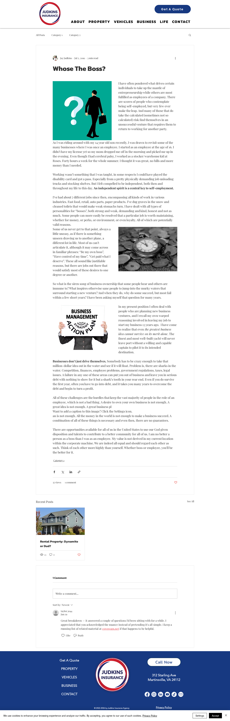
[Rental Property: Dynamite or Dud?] (60, 521)
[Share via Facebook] (54, 472)
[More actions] (175, 58)
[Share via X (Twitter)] (62, 472)
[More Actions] (175, 613)
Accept (215, 715)
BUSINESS (69, 686)
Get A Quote (69, 660)
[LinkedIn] (160, 694)
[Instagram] (153, 694)
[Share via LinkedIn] (70, 472)
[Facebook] (147, 694)
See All (190, 501)
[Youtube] (167, 694)
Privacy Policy (149, 715)
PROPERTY (69, 669)
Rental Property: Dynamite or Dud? (59, 543)
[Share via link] (79, 472)
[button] (189, 35)
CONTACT (69, 694)
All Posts (40, 35)
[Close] (226, 715)
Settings (199, 715)
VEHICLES (69, 677)
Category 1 (57, 35)
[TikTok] (174, 694)
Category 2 (74, 35)
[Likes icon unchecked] (63, 635)
